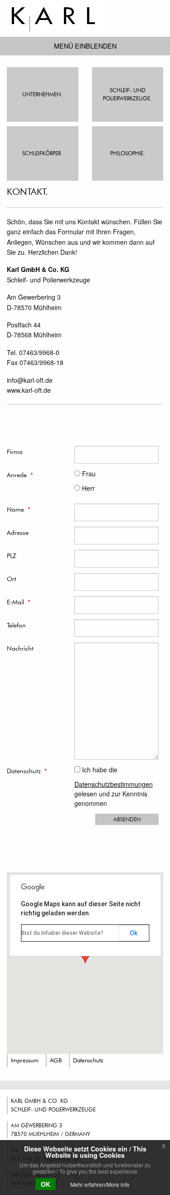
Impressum (25, 1060)
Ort (11, 579)
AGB (56, 1060)
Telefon (16, 625)
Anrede (20, 475)
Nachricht (20, 648)
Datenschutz (27, 771)
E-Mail (18, 602)
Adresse (18, 532)
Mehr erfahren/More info (100, 1184)
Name (18, 509)
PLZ (11, 555)
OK (45, 1184)
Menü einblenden (85, 45)
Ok (133, 933)
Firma (15, 451)
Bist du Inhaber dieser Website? (62, 933)
